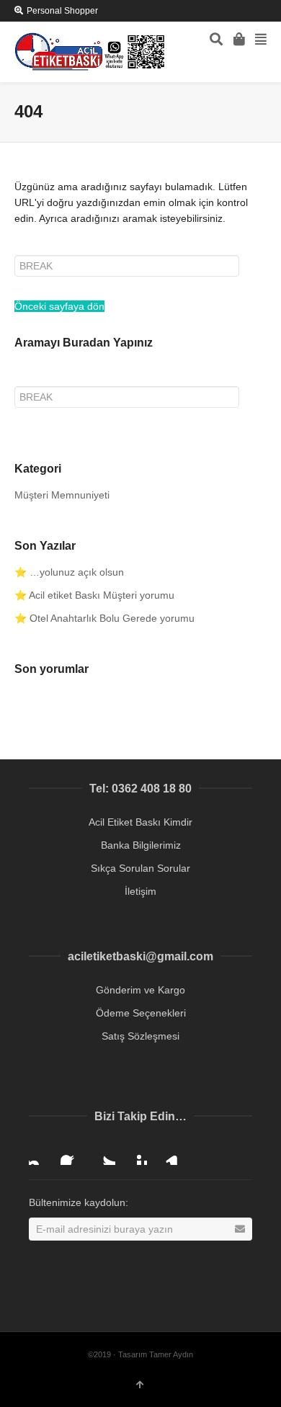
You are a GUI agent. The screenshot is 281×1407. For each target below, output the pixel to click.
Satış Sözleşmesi (140, 1036)
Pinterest (135, 1153)
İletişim (140, 891)
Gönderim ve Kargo (140, 990)
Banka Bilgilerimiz (141, 845)
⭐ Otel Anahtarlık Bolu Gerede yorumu (104, 618)
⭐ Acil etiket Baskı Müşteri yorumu (94, 595)
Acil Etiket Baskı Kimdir (140, 822)
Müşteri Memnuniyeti (62, 495)
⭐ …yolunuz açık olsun (69, 572)
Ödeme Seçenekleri (141, 1013)
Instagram (40, 1153)
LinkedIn (167, 1153)
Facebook (72, 1153)
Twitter (103, 1153)
